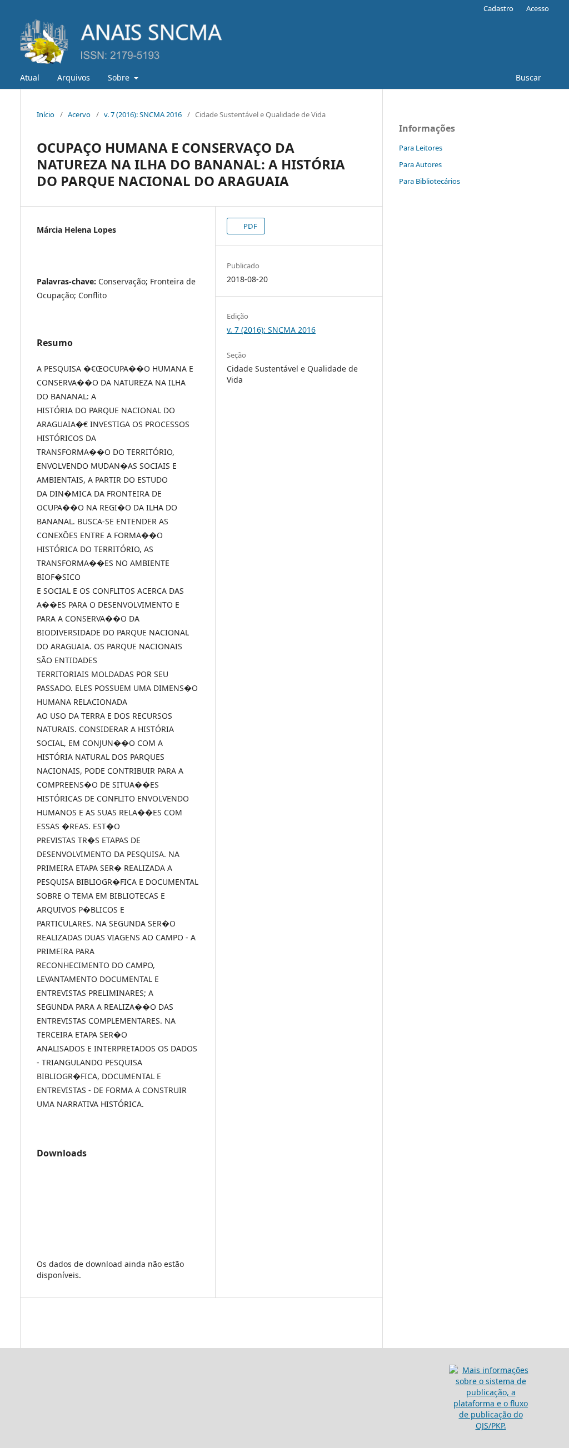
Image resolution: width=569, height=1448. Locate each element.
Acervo (79, 114)
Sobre (120, 77)
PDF (249, 226)
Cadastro (498, 8)
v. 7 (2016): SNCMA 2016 (143, 114)
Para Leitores (420, 148)
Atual (29, 77)
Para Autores (420, 164)
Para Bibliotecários (429, 181)
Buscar (528, 77)
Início (45, 114)
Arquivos (73, 77)
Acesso (537, 8)
